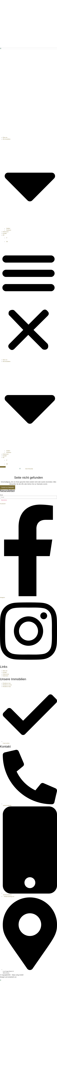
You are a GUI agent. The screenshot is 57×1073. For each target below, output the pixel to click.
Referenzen (6, 231)
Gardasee (8, 230)
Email (1, 495)
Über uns (5, 137)
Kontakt (5, 233)
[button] (28, 301)
